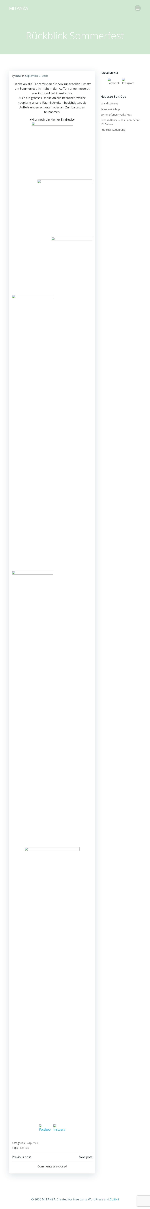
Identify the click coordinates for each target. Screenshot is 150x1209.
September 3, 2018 (36, 75)
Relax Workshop (110, 109)
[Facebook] (45, 1130)
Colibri (114, 1199)
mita (18, 75)
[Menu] (138, 8)
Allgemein (33, 1143)
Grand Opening (109, 103)
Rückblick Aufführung (113, 129)
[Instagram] (59, 1130)
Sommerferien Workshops (116, 114)
